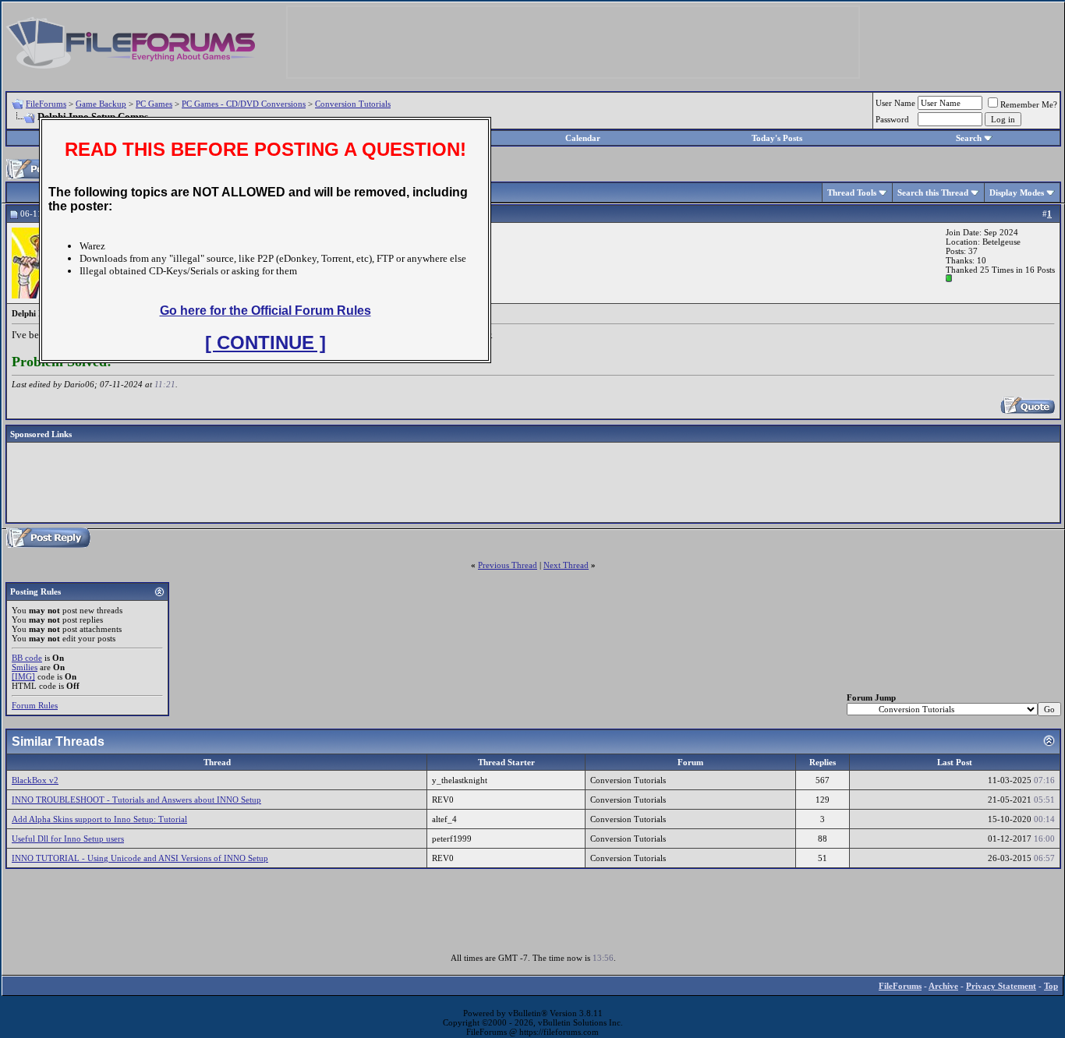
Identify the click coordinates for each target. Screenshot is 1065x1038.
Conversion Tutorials (353, 103)
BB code (27, 657)
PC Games (154, 103)
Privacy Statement (1001, 985)
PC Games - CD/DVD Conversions (244, 103)
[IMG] (23, 676)
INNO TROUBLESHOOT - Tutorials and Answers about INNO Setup (136, 799)
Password (892, 119)
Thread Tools (851, 192)
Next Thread (566, 565)
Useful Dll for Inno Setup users (68, 838)
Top (1051, 985)
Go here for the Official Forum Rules (265, 310)
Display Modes (1016, 192)
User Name (895, 103)
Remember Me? (1028, 104)
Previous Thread (507, 565)
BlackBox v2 (35, 780)
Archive (943, 985)
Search (969, 138)
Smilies (24, 667)
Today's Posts (777, 138)
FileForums (46, 103)
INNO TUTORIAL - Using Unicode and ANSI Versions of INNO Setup (140, 858)
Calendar (582, 138)
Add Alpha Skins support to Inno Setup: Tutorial (99, 819)
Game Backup (101, 103)
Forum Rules (35, 705)
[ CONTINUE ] (265, 342)
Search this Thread (932, 192)
